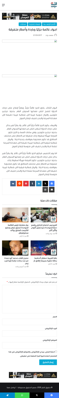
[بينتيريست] (26, 183)
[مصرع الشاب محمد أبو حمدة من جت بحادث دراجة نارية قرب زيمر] (15, 247)
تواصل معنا (11, 387)
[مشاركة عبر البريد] (51, 189)
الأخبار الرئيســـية (49, 24)
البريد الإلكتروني (51, 328)
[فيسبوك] (51, 183)
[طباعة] (45, 189)
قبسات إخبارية (34, 24)
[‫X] (45, 183)
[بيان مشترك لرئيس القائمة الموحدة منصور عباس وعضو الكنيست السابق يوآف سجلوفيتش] (15, 215)
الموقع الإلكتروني (50, 340)
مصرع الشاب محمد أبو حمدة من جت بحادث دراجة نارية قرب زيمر (16, 260)
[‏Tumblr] (32, 183)
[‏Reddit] (19, 183)
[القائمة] (3, 6)
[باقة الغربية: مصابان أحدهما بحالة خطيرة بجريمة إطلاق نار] (44, 247)
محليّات (23, 24)
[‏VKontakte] (13, 183)
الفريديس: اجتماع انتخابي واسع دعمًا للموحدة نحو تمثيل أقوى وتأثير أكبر (44, 227)
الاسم (55, 317)
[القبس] (54, 5)
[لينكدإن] (39, 183)
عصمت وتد (49, 35)
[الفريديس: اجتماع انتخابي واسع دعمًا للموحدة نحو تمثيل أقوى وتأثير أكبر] (44, 215)
